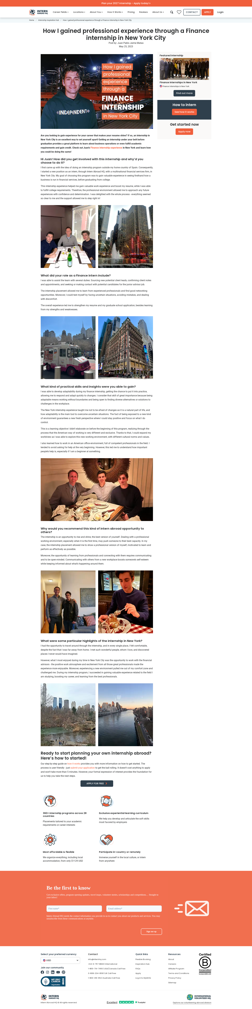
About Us (157, 12)
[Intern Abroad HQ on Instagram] (47, 972)
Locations (78, 12)
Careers (172, 964)
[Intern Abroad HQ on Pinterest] (63, 972)
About (171, 959)
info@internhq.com (97, 959)
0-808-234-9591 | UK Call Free (102, 973)
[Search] (172, 12)
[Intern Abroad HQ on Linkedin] (52, 972)
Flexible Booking (143, 959)
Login (220, 12)
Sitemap (172, 982)
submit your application (82, 767)
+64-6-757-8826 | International (102, 964)
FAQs (137, 968)
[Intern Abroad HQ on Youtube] (58, 972)
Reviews (143, 12)
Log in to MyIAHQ (143, 978)
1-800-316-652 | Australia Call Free (104, 978)
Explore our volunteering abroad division (192, 1002)
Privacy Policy (174, 978)
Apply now (184, 131)
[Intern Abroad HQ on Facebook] (42, 972)
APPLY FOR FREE (95, 783)
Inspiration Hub (142, 964)
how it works (73, 763)
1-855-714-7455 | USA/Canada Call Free (106, 968)
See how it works (184, 112)
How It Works (114, 12)
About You (95, 12)
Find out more (184, 93)
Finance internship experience (106, 147)
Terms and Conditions (178, 973)
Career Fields (60, 12)
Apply (207, 12)
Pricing (131, 12)
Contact (192, 12)
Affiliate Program (176, 968)
